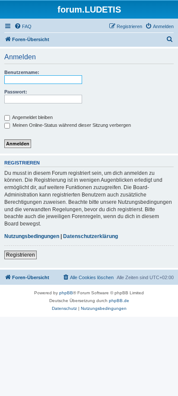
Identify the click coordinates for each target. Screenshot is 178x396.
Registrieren (20, 255)
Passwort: (15, 91)
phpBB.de (119, 300)
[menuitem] (23, 26)
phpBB (66, 292)
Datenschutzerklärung (90, 236)
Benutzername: (21, 72)
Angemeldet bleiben (32, 117)
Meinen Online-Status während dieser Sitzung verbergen (71, 125)
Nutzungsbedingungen (31, 236)
